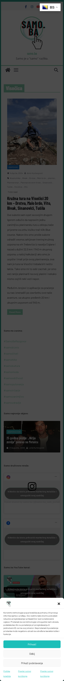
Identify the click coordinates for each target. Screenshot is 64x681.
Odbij (32, 653)
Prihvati (32, 644)
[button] (59, 603)
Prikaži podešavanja (32, 663)
